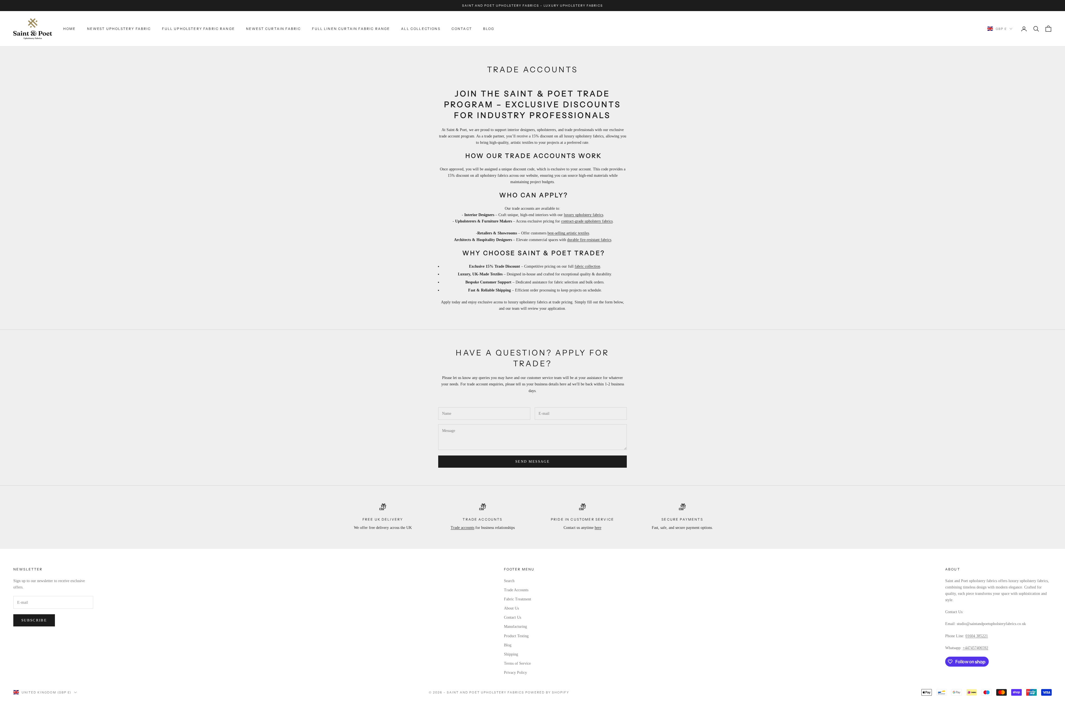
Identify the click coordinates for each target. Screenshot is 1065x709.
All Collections (420, 29)
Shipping (511, 654)
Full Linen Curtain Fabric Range (351, 29)
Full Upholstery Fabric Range (198, 29)
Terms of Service (517, 663)
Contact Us (512, 617)
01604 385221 (976, 636)
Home (69, 29)
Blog (489, 29)
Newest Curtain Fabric (273, 29)
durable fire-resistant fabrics (589, 240)
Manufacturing (515, 626)
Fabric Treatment (517, 599)
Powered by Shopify (547, 692)
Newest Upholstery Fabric (119, 29)
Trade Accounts (516, 590)
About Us (511, 608)
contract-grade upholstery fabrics (587, 221)
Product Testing (516, 636)
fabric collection (587, 266)
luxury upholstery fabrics (583, 215)
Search (509, 581)
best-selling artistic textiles (568, 233)
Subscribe (34, 620)
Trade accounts (462, 528)
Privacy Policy (515, 672)
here (598, 528)
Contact (462, 29)
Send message (532, 461)
